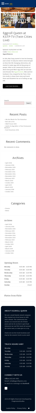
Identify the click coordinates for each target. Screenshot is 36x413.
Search (6, 100)
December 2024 (10, 172)
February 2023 (9, 178)
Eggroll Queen (19, 72)
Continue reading (13, 86)
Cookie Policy (10, 408)
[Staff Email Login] (29, 408)
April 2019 (8, 185)
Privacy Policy (21, 408)
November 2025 (10, 167)
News (11, 46)
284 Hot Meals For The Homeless (16, 119)
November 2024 (10, 174)
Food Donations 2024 (12, 130)
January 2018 (9, 189)
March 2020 (9, 180)
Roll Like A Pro (9, 121)
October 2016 (9, 191)
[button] (3, 3)
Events (7, 208)
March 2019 (9, 187)
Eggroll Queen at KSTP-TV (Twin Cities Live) (17, 37)
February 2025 (10, 169)
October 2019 (9, 183)
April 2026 (8, 163)
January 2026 (9, 165)
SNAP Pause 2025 (11, 124)
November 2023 (10, 176)
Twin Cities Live (12, 52)
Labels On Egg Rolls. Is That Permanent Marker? (17, 127)
